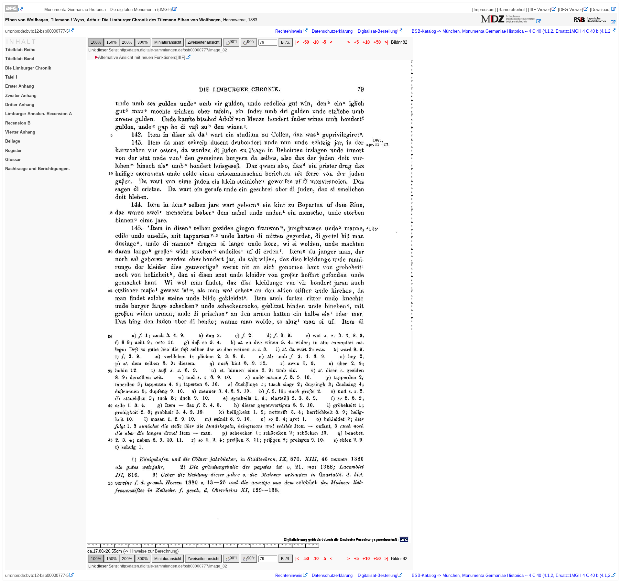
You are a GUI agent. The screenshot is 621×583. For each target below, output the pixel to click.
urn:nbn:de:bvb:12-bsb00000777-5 (37, 31)
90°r (251, 41)
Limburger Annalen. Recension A (38, 113)
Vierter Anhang (20, 132)
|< (297, 42)
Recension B (17, 123)
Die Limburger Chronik (28, 68)
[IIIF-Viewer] (539, 9)
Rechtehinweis (288, 31)
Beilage (12, 141)
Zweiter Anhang (21, 95)
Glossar (13, 159)
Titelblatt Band (19, 58)
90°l (233, 41)
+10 (366, 42)
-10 (315, 42)
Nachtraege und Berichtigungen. (37, 168)
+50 (377, 42)
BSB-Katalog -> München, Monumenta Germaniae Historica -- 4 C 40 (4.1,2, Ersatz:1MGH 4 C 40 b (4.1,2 (510, 31)
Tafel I (11, 77)
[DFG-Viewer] (570, 9)
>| (386, 42)
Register (13, 150)
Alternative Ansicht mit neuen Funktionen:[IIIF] (141, 57)
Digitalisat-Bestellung (377, 31)
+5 (356, 42)
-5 (324, 42)
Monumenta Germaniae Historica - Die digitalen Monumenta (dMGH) (108, 9)
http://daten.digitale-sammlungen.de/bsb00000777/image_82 (173, 50)
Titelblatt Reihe (20, 49)
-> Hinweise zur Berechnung (151, 551)
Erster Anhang (19, 86)
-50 (306, 42)
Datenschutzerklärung (332, 31)
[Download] (600, 9)
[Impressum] (484, 9)
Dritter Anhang (19, 104)
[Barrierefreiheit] (512, 9)
